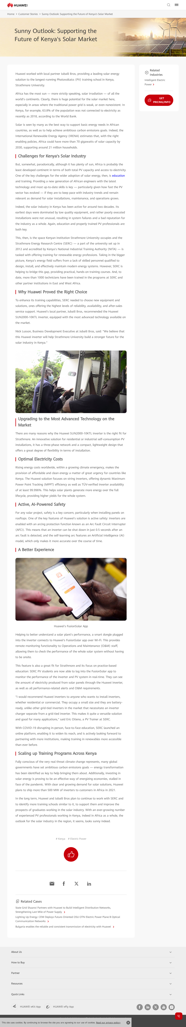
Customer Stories (28, 14)
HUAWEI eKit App (30, 1006)
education (118, 175)
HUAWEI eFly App (63, 1006)
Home (10, 14)
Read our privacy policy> (108, 1022)
